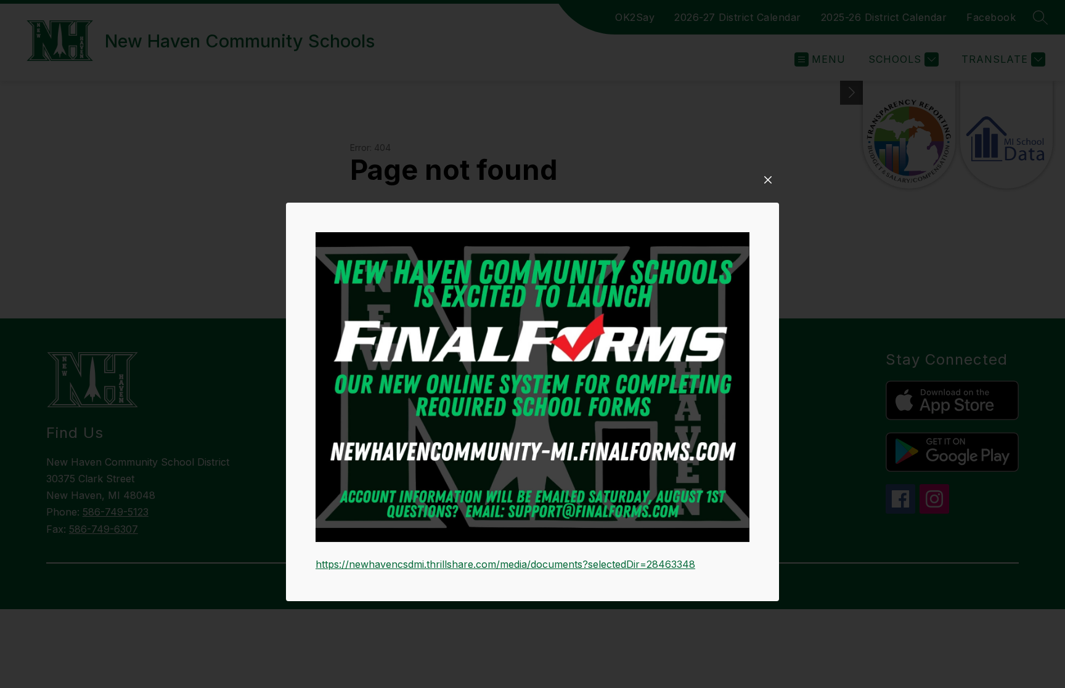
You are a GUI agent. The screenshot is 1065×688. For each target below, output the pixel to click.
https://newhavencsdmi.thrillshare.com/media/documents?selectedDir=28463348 (505, 564)
